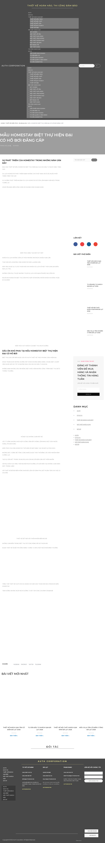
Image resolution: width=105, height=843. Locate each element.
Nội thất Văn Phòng (37, 38)
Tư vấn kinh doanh (36, 57)
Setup (30, 51)
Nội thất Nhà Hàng (36, 36)
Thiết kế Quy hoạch (37, 25)
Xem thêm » (14, 735)
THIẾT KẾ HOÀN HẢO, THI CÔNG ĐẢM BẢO (52, 5)
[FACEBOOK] (87, 5)
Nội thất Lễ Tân (35, 34)
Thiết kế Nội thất (36, 21)
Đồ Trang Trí (34, 44)
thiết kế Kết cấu (35, 23)
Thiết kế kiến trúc (12, 123)
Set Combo (33, 32)
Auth (29, 12)
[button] (53, 66)
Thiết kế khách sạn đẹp (35, 17)
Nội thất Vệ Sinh (35, 42)
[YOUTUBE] (91, 5)
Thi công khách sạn (34, 49)
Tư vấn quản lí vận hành (38, 59)
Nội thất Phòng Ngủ (37, 40)
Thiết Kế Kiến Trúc (36, 19)
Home (3, 123)
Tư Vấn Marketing (36, 62)
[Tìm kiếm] (94, 159)
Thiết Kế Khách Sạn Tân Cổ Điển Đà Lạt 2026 (94, 262)
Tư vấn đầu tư (35, 55)
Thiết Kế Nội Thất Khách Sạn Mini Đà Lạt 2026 (95, 309)
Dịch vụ (30, 14)
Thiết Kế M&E (34, 27)
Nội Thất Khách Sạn (34, 29)
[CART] (97, 65)
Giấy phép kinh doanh (37, 53)
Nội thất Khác (35, 47)
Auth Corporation (13, 66)
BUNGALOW (23, 123)
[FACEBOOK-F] (75, 244)
